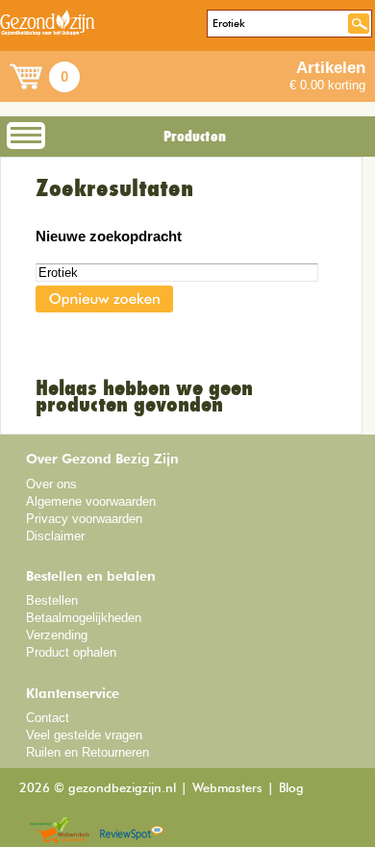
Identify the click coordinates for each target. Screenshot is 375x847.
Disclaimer (55, 536)
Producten (194, 136)
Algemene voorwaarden (91, 501)
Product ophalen (71, 652)
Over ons (51, 484)
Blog (291, 789)
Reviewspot (131, 831)
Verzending (57, 635)
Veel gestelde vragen (84, 735)
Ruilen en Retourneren (87, 752)
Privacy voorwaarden (84, 518)
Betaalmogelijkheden (83, 617)
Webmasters (227, 789)
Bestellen (52, 600)
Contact (47, 717)
